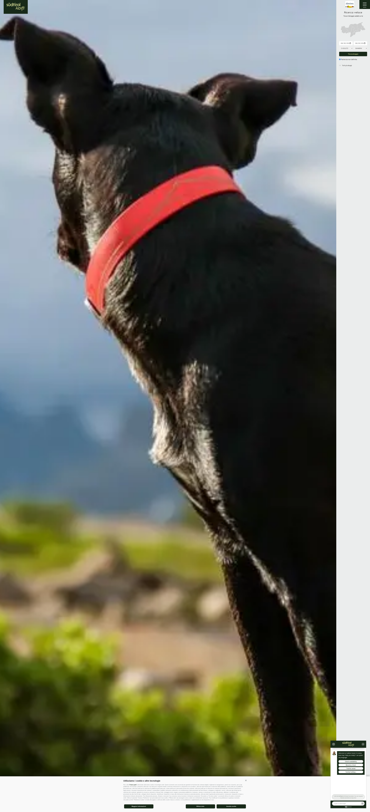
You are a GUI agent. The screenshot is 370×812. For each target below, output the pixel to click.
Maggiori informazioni (139, 806)
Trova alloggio (353, 54)
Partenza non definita (349, 59)
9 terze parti (133, 784)
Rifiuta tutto (200, 806)
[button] (246, 780)
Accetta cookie (231, 806)
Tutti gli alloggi (347, 65)
